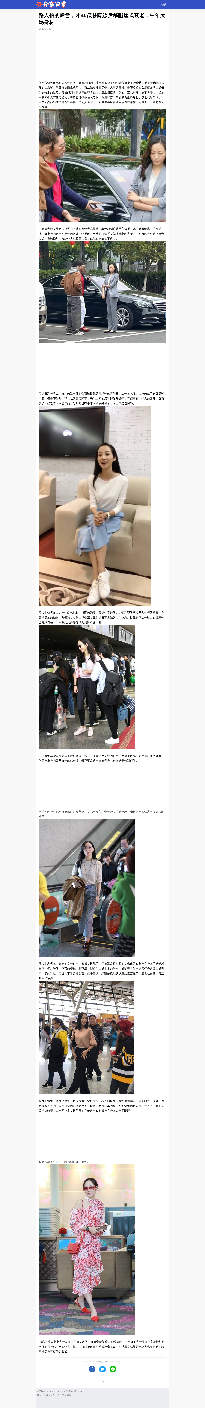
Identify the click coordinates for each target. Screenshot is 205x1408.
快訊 (163, 4)
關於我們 (41, 1395)
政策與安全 (51, 1395)
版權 (69, 1395)
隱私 (64, 1395)
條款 (59, 1395)
